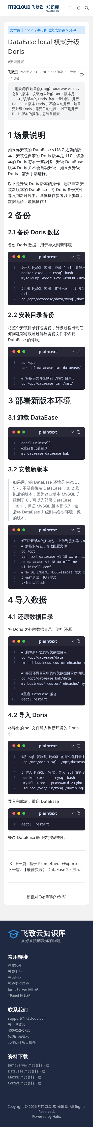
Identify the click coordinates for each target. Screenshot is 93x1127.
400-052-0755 (19, 1030)
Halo (56, 1116)
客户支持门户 (18, 983)
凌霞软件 (15, 965)
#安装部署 (16, 61)
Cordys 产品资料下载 (24, 1083)
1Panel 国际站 (19, 995)
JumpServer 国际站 (23, 989)
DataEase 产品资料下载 (26, 1071)
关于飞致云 (16, 1024)
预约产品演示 (18, 1036)
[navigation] (45, 864)
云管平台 (15, 971)
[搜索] (87, 8)
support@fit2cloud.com (27, 1018)
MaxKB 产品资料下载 (24, 1077)
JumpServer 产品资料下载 (28, 1065)
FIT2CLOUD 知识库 (53, 1106)
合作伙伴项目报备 (22, 1042)
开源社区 (15, 977)
